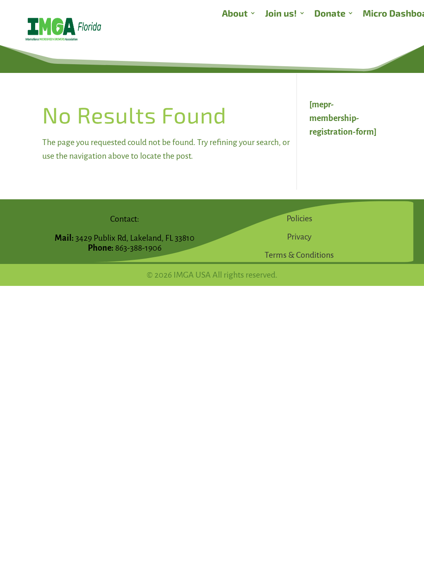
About (235, 14)
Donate (329, 14)
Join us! (281, 14)
